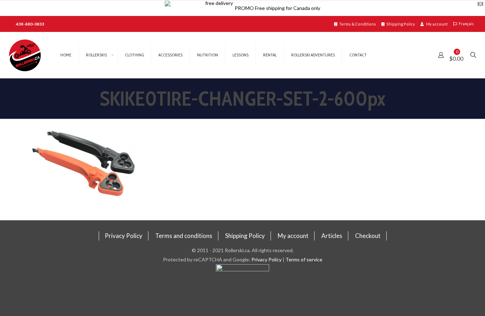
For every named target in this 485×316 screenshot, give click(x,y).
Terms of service (303, 259)
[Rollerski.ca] (25, 55)
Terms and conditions (183, 235)
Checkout (368, 235)
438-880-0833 (30, 24)
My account (436, 24)
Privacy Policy (123, 235)
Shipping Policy (400, 24)
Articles (331, 235)
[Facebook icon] (242, 290)
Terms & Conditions (357, 24)
